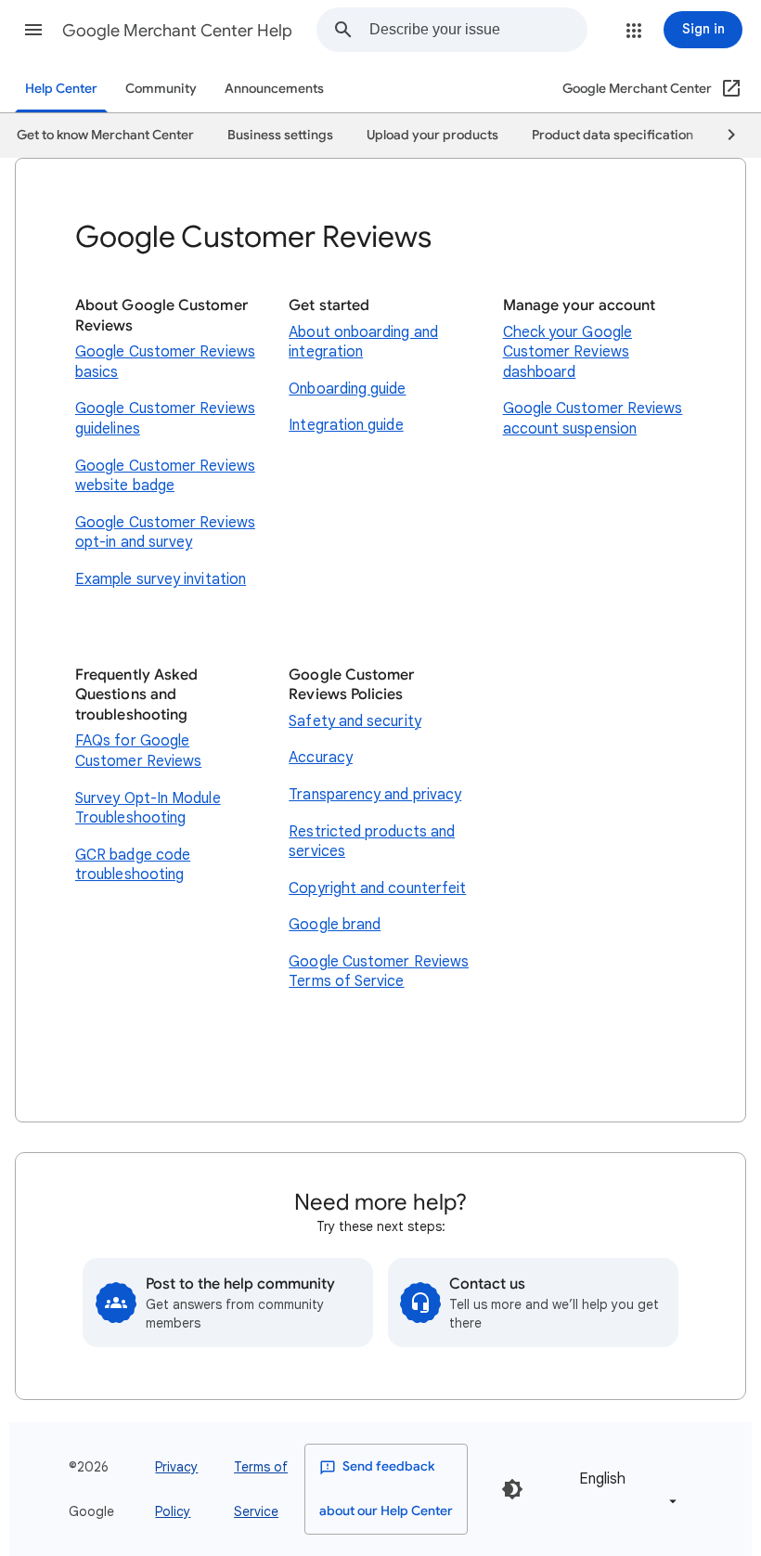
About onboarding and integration (363, 342)
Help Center (61, 89)
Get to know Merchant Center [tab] (105, 135)
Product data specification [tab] (612, 135)
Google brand (334, 924)
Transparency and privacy (375, 794)
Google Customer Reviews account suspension (593, 418)
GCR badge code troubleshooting (132, 865)
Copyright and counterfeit (377, 888)
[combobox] (478, 29)
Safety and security (355, 721)
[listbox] (624, 1489)
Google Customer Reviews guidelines (165, 418)
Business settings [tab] (280, 135)
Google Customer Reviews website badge (165, 476)
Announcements (274, 89)
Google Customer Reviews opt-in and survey (165, 532)
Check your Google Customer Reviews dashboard (567, 352)
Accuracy (321, 757)
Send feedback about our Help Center (386, 1489)
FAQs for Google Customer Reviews (138, 751)
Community (161, 89)
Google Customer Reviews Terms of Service (379, 972)
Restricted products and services (372, 842)
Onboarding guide (347, 389)
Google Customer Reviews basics (165, 362)
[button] (33, 29)
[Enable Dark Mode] (512, 1489)
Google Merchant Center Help (177, 30)
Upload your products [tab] (432, 135)
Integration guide (346, 425)
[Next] (723, 135)
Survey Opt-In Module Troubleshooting (148, 808)
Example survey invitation (160, 579)
